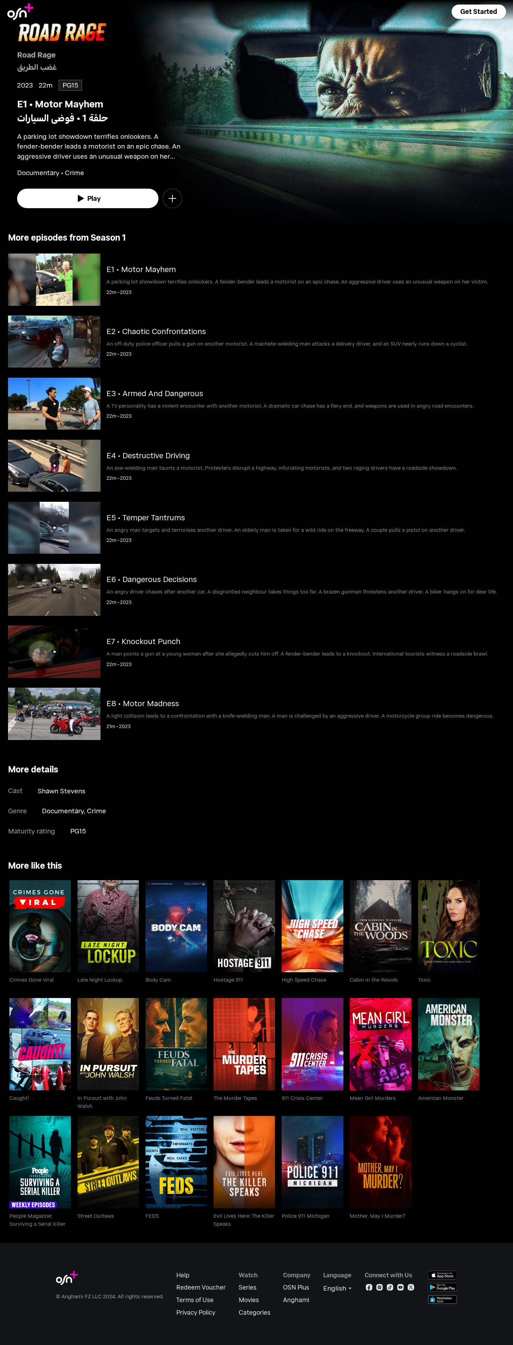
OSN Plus (296, 1287)
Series (247, 1287)
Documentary (63, 810)
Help (182, 1275)
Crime (96, 810)
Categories (254, 1312)
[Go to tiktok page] (390, 1288)
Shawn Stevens (62, 790)
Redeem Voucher (201, 1287)
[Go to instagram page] (379, 1288)
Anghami (296, 1299)
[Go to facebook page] (369, 1288)
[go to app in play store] (442, 1287)
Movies (249, 1299)
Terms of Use (195, 1299)
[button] (479, 12)
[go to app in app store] (442, 1275)
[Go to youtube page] (400, 1288)
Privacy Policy (195, 1312)
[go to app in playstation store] (442, 1299)
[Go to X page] (411, 1288)
